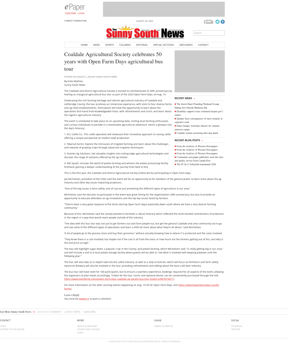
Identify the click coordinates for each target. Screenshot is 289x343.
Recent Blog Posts (189, 140)
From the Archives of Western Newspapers (197, 146)
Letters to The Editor (12, 329)
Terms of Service (163, 326)
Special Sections (163, 44)
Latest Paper (72, 311)
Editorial (142, 44)
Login (81, 13)
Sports (109, 44)
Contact (203, 44)
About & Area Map (87, 326)
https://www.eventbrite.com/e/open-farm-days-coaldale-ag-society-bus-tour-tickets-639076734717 (119, 279)
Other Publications (88, 329)
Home (84, 44)
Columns (125, 44)
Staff (3, 326)
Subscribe (70, 13)
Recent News (185, 98)
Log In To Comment (49, 311)
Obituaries (186, 44)
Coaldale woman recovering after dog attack (197, 132)
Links (80, 332)
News (96, 44)
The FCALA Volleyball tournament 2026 (196, 164)
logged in (84, 298)
